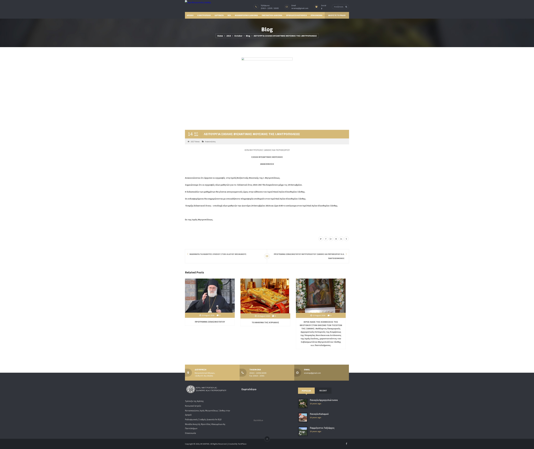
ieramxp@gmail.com (299, 8)
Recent (323, 390)
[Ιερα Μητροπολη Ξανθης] (198, 2)
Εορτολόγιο (258, 420)
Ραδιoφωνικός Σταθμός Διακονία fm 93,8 (203, 419)
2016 (228, 35)
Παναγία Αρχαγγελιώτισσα (324, 400)
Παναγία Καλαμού (319, 414)
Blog (248, 35)
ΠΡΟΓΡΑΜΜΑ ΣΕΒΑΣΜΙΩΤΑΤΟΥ (210, 321)
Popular (306, 390)
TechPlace (242, 444)
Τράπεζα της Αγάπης (194, 401)
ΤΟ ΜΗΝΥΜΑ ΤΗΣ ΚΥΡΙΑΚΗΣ (265, 322)
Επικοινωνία (190, 433)
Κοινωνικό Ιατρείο (193, 406)
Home (220, 35)
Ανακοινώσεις (210, 141)
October (238, 35)
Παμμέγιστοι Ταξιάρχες (322, 427)
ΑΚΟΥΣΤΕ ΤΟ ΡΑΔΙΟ (337, 15)
